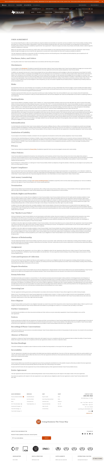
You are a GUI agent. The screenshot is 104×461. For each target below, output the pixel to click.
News (12, 401)
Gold (32, 12)
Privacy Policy (33, 149)
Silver (59, 399)
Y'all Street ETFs (30, 401)
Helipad (89, 411)
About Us (13, 399)
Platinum (60, 401)
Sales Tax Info (45, 406)
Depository (58, 12)
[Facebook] (82, 434)
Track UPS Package (15, 408)
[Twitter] (87, 434)
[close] (102, 1)
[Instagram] (85, 434)
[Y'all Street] (92, 434)
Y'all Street (68, 12)
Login (92, 8)
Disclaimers (24, 68)
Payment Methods (46, 404)
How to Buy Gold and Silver (47, 399)
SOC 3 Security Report (16, 404)
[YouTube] (90, 434)
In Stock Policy (45, 408)
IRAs (76, 8)
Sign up (46, 438)
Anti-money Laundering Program (40, 180)
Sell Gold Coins (45, 401)
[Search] (84, 12)
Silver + (39, 12)
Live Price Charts (30, 399)
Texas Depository (30, 404)
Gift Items (60, 406)
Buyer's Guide (45, 396)
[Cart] (92, 12)
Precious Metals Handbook (83, 8)
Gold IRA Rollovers (30, 396)
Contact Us (89, 413)
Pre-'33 (59, 404)
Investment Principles (15, 406)
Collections (48, 12)
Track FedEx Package (15, 411)
